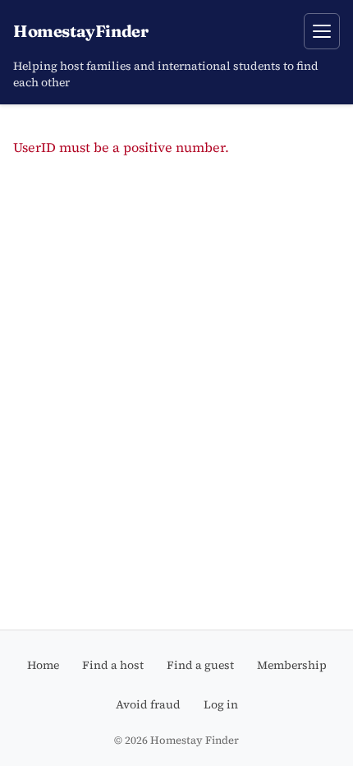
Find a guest (200, 665)
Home (43, 665)
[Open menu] (322, 31)
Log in (221, 704)
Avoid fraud (148, 704)
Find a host (113, 665)
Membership (292, 665)
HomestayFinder (80, 31)
